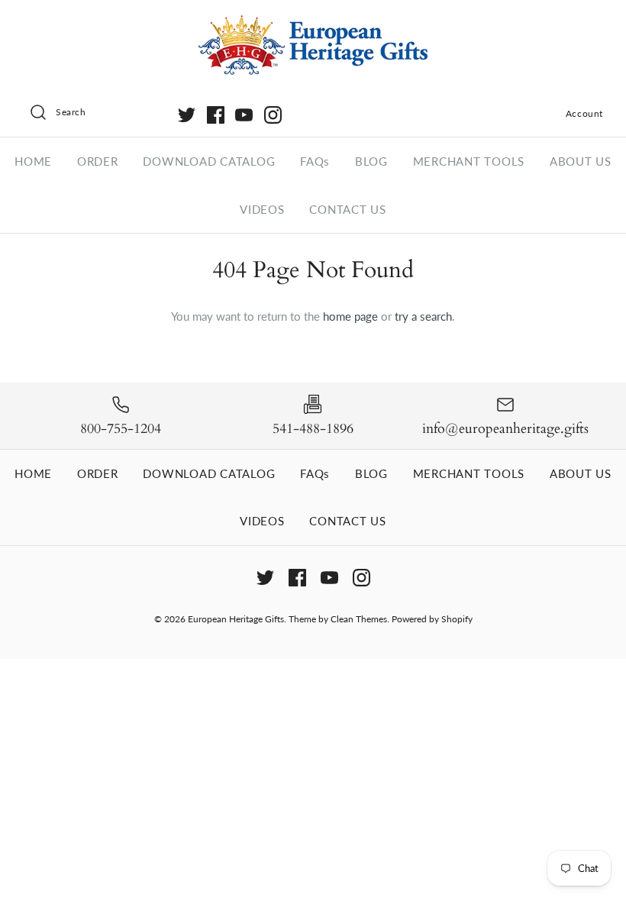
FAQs (315, 161)
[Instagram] (273, 115)
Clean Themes (359, 619)
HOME (33, 161)
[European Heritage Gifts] (313, 24)
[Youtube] (244, 115)
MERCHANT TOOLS (469, 161)
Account (584, 113)
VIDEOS (262, 209)
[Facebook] (215, 115)
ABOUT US (580, 161)
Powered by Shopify (432, 619)
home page (350, 316)
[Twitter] (186, 115)
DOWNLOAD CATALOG (209, 161)
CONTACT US (347, 209)
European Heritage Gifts (236, 619)
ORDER (97, 161)
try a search (423, 316)
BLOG (371, 161)
